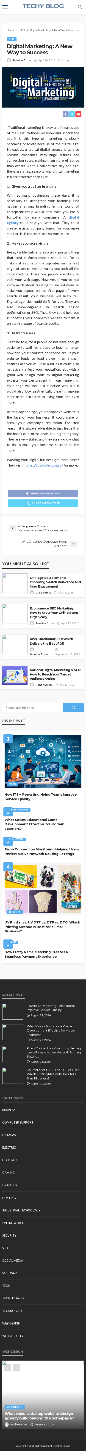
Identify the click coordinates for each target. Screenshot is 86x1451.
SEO (11, 38)
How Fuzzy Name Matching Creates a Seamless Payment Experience (36, 954)
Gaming (8, 1172)
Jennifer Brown (22, 60)
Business (15, 911)
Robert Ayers (44, 684)
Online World (13, 1223)
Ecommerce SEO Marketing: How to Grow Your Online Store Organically (54, 613)
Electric (9, 1147)
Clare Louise (43, 592)
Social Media (12, 1260)
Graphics (9, 1185)
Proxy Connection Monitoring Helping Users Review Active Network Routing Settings (42, 851)
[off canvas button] (5, 7)
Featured (9, 1160)
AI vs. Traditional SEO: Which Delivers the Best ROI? (51, 641)
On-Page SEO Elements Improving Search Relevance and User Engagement (55, 582)
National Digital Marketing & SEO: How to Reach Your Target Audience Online (55, 674)
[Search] (80, 7)
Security (9, 1235)
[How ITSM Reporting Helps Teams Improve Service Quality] (43, 761)
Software (16, 838)
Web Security (12, 1336)
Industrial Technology (21, 1210)
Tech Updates (18, 809)
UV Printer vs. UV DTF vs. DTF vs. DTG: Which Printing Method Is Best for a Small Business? (42, 926)
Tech (12, 784)
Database (9, 1135)
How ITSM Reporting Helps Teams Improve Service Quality (41, 796)
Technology (12, 1311)
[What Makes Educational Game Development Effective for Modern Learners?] (12, 1032)
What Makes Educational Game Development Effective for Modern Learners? (34, 824)
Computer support (17, 1122)
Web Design (11, 1323)
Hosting (9, 1198)
